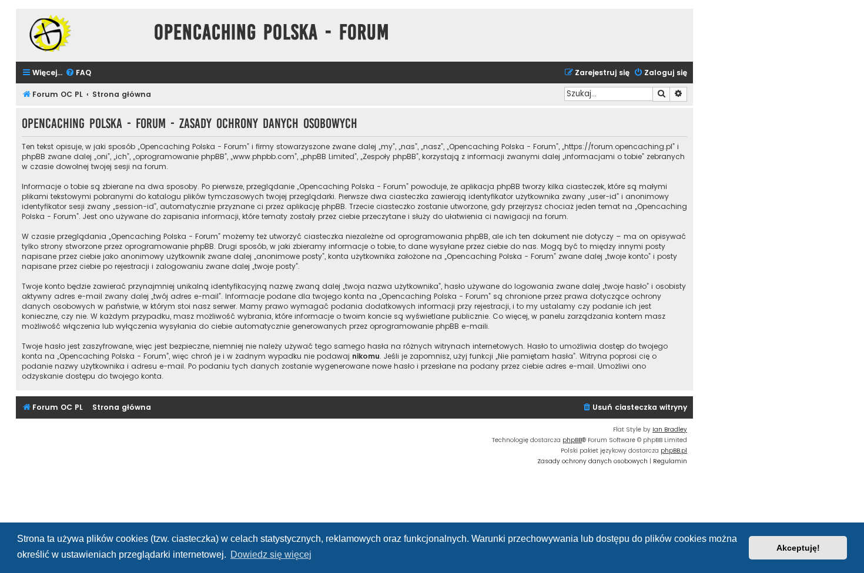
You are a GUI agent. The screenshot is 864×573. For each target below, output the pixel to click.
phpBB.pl (674, 450)
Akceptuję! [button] (798, 547)
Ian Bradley (669, 429)
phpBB (572, 440)
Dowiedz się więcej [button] (271, 554)
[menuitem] (78, 73)
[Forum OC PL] (82, 33)
